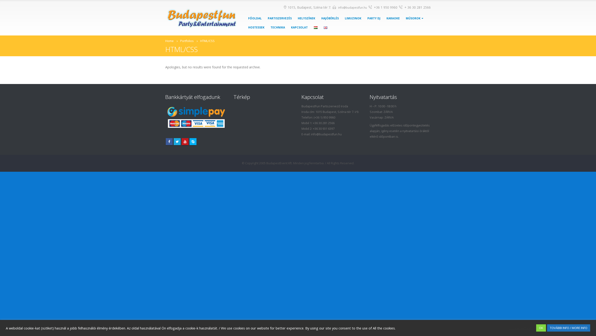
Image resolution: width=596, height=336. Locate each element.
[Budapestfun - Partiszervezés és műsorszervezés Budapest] (201, 18)
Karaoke (393, 18)
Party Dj (373, 18)
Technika (278, 27)
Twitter (177, 141)
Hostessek (256, 27)
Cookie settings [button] (521, 328)
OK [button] (541, 328)
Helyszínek (306, 18)
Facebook (169, 141)
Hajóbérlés (330, 18)
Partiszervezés (280, 18)
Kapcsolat (299, 27)
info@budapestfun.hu (352, 8)
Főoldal (255, 18)
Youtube (185, 141)
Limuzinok (353, 18)
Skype (193, 141)
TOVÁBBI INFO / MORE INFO (568, 328)
